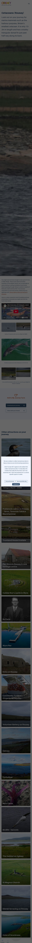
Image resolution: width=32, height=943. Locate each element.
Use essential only (22, 481)
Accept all (16, 484)
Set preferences (10, 481)
